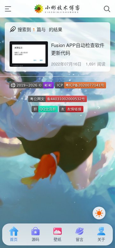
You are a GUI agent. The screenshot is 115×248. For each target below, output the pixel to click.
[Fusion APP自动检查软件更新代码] (29, 54)
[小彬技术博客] (57, 8)
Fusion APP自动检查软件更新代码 (77, 49)
